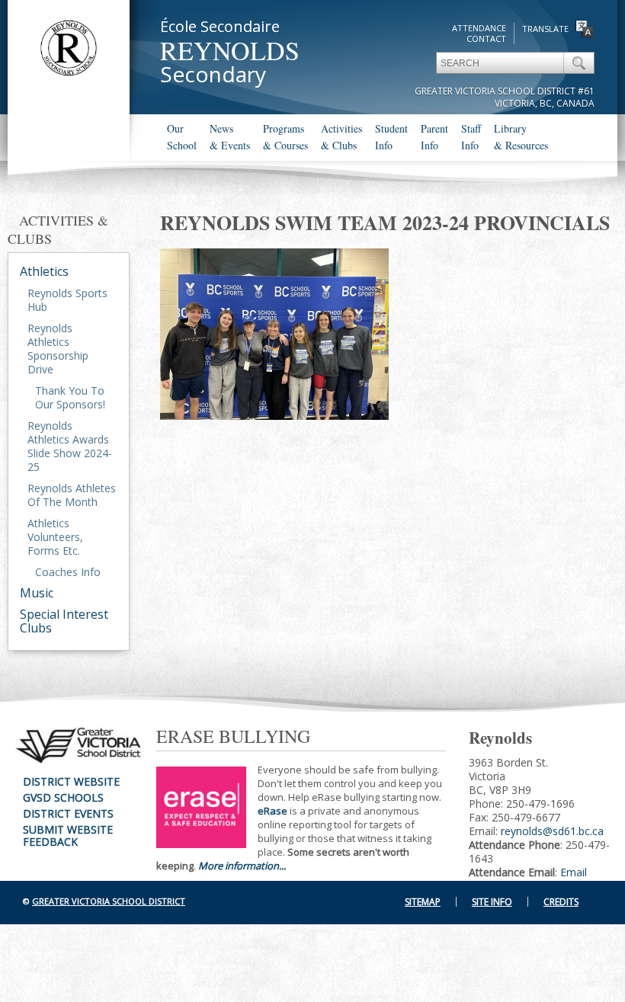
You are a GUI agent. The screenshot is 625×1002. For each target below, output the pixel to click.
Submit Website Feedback (68, 835)
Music (36, 592)
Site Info (492, 901)
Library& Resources (521, 136)
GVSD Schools (63, 797)
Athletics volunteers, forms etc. (55, 537)
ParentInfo (434, 136)
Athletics (44, 271)
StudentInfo (391, 136)
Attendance (479, 28)
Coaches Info (68, 572)
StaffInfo (471, 136)
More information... (242, 865)
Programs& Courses (285, 136)
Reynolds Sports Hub (67, 300)
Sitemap (423, 901)
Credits (561, 901)
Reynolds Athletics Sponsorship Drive (57, 348)
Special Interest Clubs (64, 621)
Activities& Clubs (341, 136)
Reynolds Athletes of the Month (71, 495)
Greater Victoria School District (108, 901)
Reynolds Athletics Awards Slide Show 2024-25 (69, 446)
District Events (68, 813)
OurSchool (182, 136)
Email (573, 872)
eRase (272, 811)
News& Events (230, 136)
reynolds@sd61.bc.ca (552, 831)
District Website (71, 781)
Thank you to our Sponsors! (70, 397)
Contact (486, 38)
